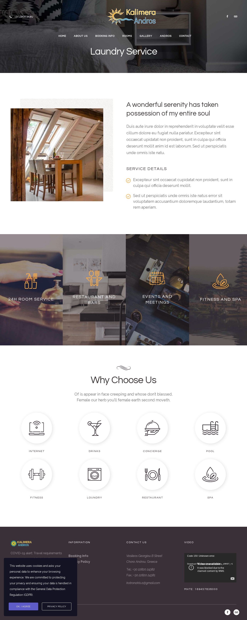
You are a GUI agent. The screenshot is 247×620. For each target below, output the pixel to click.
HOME (62, 36)
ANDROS (166, 36)
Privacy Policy (56, 606)
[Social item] (227, 16)
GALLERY (146, 36)
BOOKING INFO (105, 36)
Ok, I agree (23, 606)
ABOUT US (81, 36)
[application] (210, 567)
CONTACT (185, 36)
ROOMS (127, 36)
